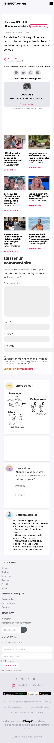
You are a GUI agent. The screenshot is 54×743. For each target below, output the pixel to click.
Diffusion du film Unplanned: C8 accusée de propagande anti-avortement (14, 158)
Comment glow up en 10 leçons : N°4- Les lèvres (27, 542)
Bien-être (7, 580)
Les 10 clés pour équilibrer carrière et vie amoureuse (28, 548)
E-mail (8, 334)
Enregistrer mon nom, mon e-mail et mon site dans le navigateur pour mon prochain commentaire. (26, 361)
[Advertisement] (27, 448)
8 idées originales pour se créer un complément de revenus (28, 529)
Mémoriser (9, 661)
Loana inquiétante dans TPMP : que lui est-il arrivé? (38, 196)
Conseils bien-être (39, 26)
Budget (6, 572)
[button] (27, 109)
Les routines (8, 603)
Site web (9, 346)
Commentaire (12, 283)
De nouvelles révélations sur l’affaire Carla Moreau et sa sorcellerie (12, 199)
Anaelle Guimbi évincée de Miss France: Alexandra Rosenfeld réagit (38, 238)
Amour (5, 568)
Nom (7, 322)
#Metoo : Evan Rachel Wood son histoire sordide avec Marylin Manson (13, 239)
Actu (4, 588)
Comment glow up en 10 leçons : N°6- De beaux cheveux (30, 522)
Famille (5, 584)
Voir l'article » (11, 170)
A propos (7, 618)
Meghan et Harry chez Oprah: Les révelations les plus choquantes (38, 157)
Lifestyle (6, 576)
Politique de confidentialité (17, 622)
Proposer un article (12, 642)
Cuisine (6, 607)
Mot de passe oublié (12, 670)
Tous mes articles (27, 104)
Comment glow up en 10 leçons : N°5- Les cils (27, 536)
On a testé (8, 599)
